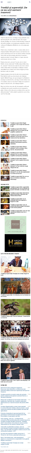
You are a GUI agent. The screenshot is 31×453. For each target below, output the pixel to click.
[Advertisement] (15, 109)
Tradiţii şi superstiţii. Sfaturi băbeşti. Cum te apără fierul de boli (19, 160)
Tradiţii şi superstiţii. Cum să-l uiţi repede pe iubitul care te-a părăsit (20, 212)
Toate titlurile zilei (4, 446)
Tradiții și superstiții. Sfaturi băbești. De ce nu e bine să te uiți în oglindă (15, 359)
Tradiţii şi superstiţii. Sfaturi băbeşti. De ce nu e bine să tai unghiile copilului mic (19, 130)
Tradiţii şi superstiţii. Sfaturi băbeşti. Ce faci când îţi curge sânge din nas (19, 166)
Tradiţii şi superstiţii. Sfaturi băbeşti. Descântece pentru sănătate (18, 142)
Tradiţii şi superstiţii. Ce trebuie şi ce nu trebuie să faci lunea (15, 295)
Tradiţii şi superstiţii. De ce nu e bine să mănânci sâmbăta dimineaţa (19, 178)
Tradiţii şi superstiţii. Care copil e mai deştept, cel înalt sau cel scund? (15, 381)
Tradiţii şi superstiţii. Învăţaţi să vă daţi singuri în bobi (15, 274)
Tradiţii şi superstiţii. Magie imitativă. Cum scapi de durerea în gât (19, 124)
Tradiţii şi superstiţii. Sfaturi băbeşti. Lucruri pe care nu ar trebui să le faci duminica (19, 136)
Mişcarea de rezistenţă (15, 2)
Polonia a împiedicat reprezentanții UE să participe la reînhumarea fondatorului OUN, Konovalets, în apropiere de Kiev (13, 415)
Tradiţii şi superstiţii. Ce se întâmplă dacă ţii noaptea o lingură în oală (18, 200)
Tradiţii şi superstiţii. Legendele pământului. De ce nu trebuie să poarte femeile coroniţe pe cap (19, 188)
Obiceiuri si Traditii (13, 253)
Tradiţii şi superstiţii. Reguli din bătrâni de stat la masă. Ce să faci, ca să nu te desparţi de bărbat (15, 338)
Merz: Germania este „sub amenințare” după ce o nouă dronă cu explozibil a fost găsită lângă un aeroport (15, 439)
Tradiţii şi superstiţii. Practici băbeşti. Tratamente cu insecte (15, 317)
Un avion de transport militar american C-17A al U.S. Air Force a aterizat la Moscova (13, 434)
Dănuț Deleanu (13, 15)
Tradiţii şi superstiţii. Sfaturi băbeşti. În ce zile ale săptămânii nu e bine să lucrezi (19, 172)
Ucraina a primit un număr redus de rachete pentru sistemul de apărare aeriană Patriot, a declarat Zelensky (14, 396)
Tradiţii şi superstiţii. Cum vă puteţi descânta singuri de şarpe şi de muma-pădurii (20, 206)
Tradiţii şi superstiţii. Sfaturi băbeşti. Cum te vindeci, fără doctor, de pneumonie (18, 148)
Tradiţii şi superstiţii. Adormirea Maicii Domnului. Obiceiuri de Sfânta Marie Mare (19, 194)
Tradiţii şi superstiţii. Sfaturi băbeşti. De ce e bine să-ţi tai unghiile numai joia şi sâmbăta (19, 154)
